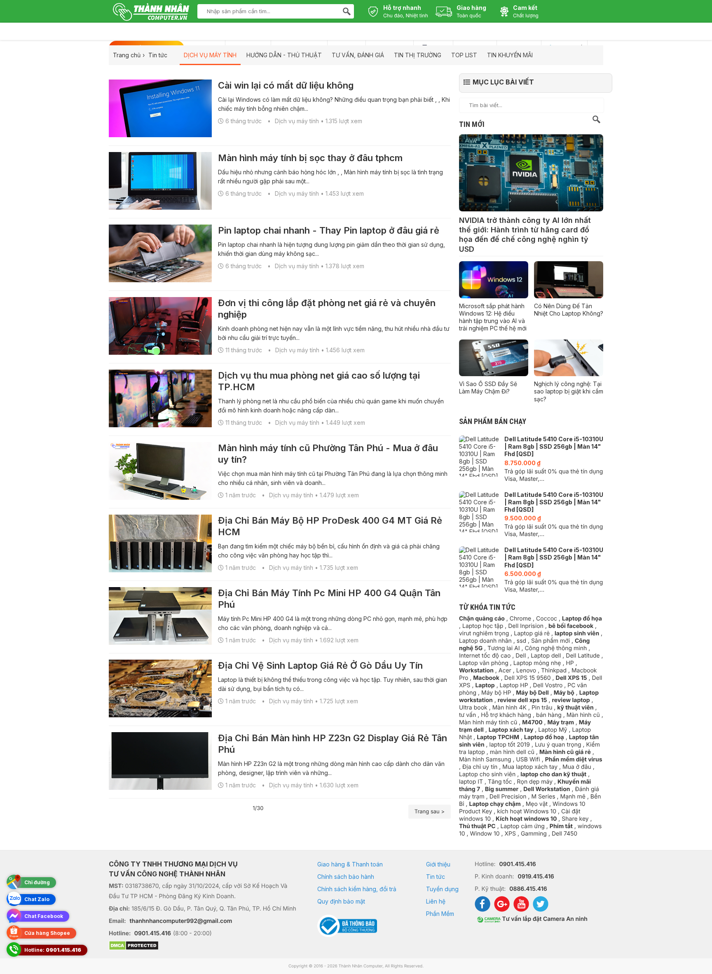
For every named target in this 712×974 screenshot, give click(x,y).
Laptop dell (546, 655)
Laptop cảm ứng (523, 826)
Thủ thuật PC (477, 826)
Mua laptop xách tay (529, 766)
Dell (520, 655)
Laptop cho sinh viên (487, 774)
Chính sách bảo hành (345, 876)
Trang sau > (430, 811)
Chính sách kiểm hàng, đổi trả (356, 888)
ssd (521, 640)
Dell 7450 (564, 833)
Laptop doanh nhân (485, 640)
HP (570, 663)
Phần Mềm (440, 913)
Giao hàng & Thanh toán (350, 864)
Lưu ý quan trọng (558, 744)
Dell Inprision (525, 626)
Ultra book (473, 707)
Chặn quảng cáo (482, 618)
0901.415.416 (152, 933)
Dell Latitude (583, 655)
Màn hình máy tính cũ (488, 722)
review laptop (571, 700)
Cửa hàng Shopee (47, 933)
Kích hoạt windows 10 (526, 818)
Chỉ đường (37, 882)
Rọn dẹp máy (535, 781)
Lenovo (526, 670)
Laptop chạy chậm (494, 804)
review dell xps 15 (522, 700)
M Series (543, 796)
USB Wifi (528, 759)
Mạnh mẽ (573, 796)
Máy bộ (564, 692)
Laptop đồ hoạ (544, 737)
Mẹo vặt (537, 804)
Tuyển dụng (442, 888)
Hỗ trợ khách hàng (506, 715)
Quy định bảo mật (341, 901)
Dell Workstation (546, 789)
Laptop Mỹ (552, 729)
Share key (575, 818)
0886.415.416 (528, 888)
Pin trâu (542, 707)
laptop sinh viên (577, 633)
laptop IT (471, 781)
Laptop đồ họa (582, 618)
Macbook (486, 677)
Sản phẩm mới (550, 640)
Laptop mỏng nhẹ (537, 663)
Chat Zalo (36, 899)
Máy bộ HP (496, 692)
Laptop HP (514, 685)
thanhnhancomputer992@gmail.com (181, 921)
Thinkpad (554, 670)
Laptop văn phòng (483, 663)
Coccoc (546, 618)
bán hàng (549, 715)
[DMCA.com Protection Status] (203, 946)
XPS (509, 833)
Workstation (476, 670)
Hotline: (52, 950)
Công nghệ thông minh (556, 648)
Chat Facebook (43, 916)
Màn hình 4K (509, 707)
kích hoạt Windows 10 (526, 811)
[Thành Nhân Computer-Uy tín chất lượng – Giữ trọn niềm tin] (151, 12)
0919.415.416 (536, 876)
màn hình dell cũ (512, 752)
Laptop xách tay (511, 729)
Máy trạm (561, 722)
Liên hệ (435, 901)
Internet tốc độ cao (485, 655)
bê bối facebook (570, 626)
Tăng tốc (500, 781)
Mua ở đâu (576, 766)
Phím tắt (561, 826)
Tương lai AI (503, 648)
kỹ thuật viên (575, 707)
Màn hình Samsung (485, 759)
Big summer (501, 789)
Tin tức (435, 876)
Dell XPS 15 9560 (527, 677)
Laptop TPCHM (498, 737)
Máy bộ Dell (532, 692)
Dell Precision (508, 796)
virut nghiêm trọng (484, 633)
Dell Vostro (548, 685)
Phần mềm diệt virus (573, 759)
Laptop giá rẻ (532, 633)
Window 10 (484, 833)
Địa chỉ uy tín (479, 766)
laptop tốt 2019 (510, 744)
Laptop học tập (482, 626)
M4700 (532, 722)
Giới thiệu (438, 864)
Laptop (484, 685)
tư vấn (467, 715)
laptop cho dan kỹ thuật (553, 774)
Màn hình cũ (583, 715)
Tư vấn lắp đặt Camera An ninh (544, 918)
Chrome (520, 618)
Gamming (534, 833)
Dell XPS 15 (571, 677)
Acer (505, 670)
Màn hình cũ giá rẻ (565, 752)
